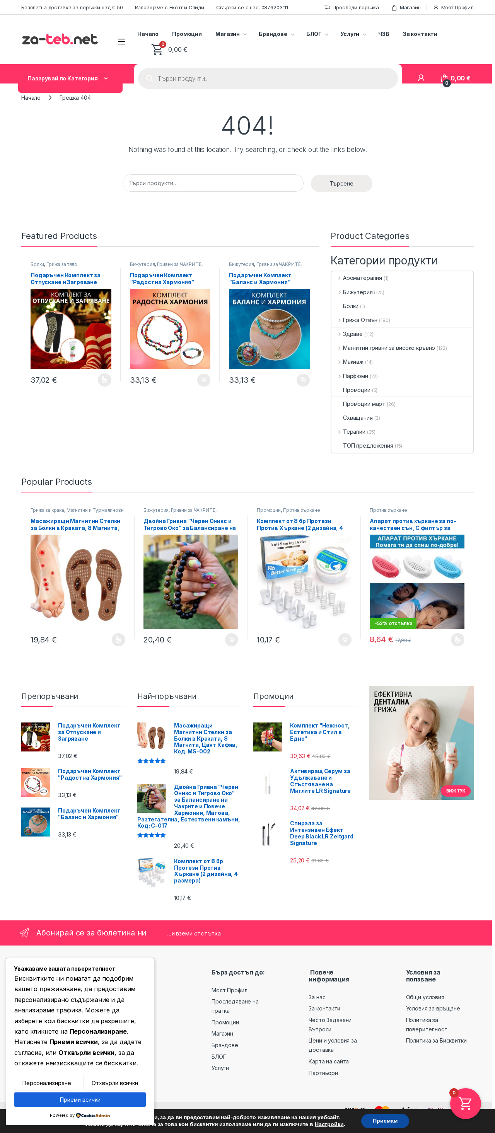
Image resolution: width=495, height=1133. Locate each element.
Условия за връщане (433, 1008)
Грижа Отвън (360, 320)
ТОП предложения (368, 445)
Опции (102, 380)
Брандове (273, 34)
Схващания (358, 417)
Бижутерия (142, 264)
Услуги (349, 34)
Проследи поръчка (356, 7)
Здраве (353, 334)
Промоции (187, 34)
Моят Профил (457, 7)
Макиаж (353, 361)
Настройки (329, 1124)
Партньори (323, 1073)
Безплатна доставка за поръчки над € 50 (72, 7)
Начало (148, 34)
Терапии (354, 431)
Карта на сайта (329, 1061)
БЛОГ (313, 34)
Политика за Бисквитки (436, 1040)
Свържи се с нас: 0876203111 (252, 7)
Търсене (341, 183)
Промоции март (364, 403)
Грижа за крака (47, 510)
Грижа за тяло (61, 264)
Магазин (410, 7)
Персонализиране (46, 1083)
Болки (37, 264)
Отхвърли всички (115, 1083)
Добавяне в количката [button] (196, 380)
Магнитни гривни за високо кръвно (389, 347)
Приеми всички (80, 1099)
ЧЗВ (383, 34)
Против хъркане (301, 510)
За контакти (420, 34)
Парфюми (355, 376)
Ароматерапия (362, 277)
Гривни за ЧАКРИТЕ (179, 264)
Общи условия (425, 997)
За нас (317, 997)
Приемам (385, 1120)
